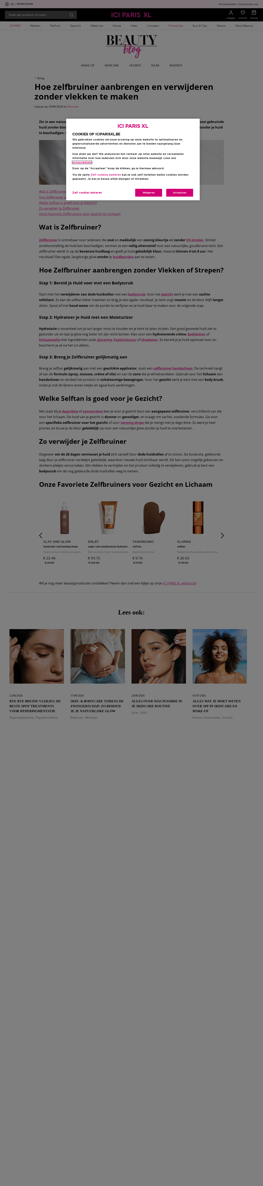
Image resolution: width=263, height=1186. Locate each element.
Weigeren (149, 192)
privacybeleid (82, 162)
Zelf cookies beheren (87, 192)
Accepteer (180, 192)
